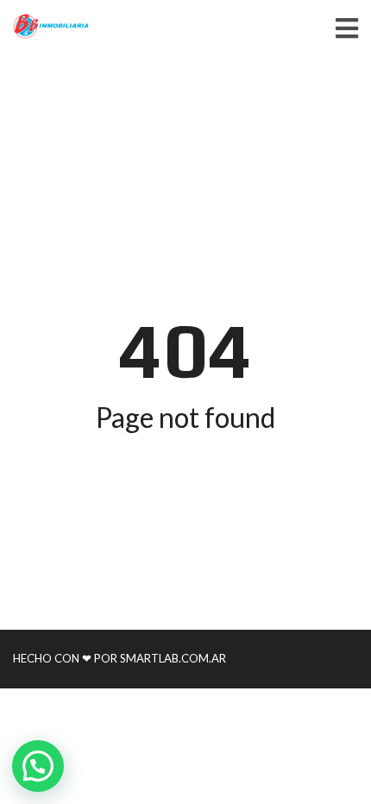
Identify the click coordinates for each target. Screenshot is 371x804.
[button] (38, 766)
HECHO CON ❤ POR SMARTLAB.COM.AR (119, 658)
